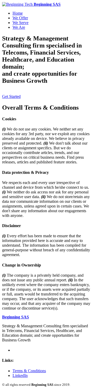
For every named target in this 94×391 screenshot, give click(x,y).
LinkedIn (20, 375)
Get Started (11, 96)
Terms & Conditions (29, 371)
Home (18, 13)
